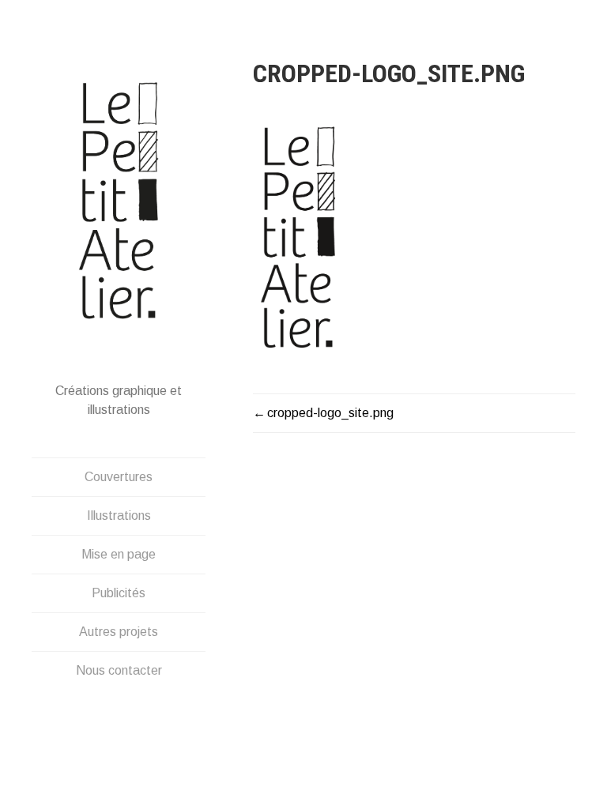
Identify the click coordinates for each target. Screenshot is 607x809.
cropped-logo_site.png (330, 413)
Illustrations (119, 515)
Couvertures (119, 477)
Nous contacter (119, 670)
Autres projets (118, 631)
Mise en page (118, 554)
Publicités (118, 593)
